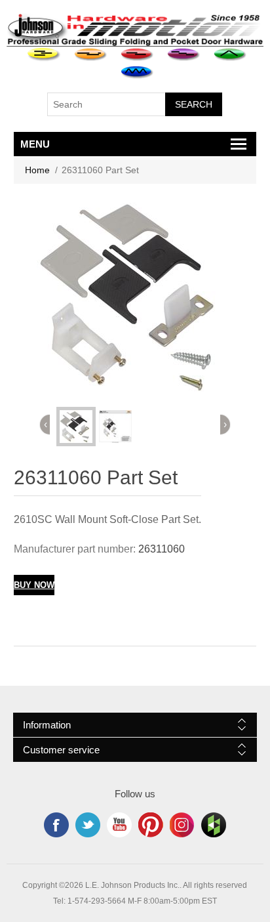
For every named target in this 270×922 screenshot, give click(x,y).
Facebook (56, 824)
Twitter (87, 824)
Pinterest (150, 824)
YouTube (119, 824)
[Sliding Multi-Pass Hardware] (184, 54)
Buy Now (34, 585)
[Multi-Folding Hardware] (137, 72)
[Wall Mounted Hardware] (91, 54)
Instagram (182, 824)
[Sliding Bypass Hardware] (137, 54)
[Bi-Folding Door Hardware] (230, 54)
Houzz (213, 824)
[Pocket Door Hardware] (44, 54)
